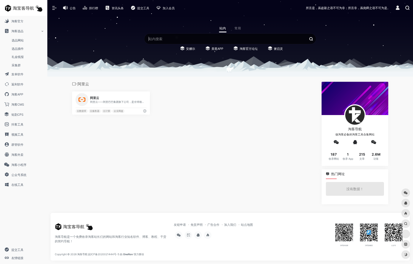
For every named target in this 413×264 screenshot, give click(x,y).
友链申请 (180, 224)
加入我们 (230, 224)
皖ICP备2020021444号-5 (103, 254)
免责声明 (197, 224)
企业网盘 (118, 111)
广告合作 (213, 224)
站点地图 (247, 224)
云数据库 (81, 111)
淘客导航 (82, 254)
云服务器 (94, 111)
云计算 (106, 111)
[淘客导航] (74, 228)
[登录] (397, 8)
